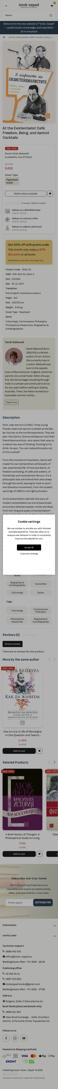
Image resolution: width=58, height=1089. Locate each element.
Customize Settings (29, 553)
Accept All (29, 547)
